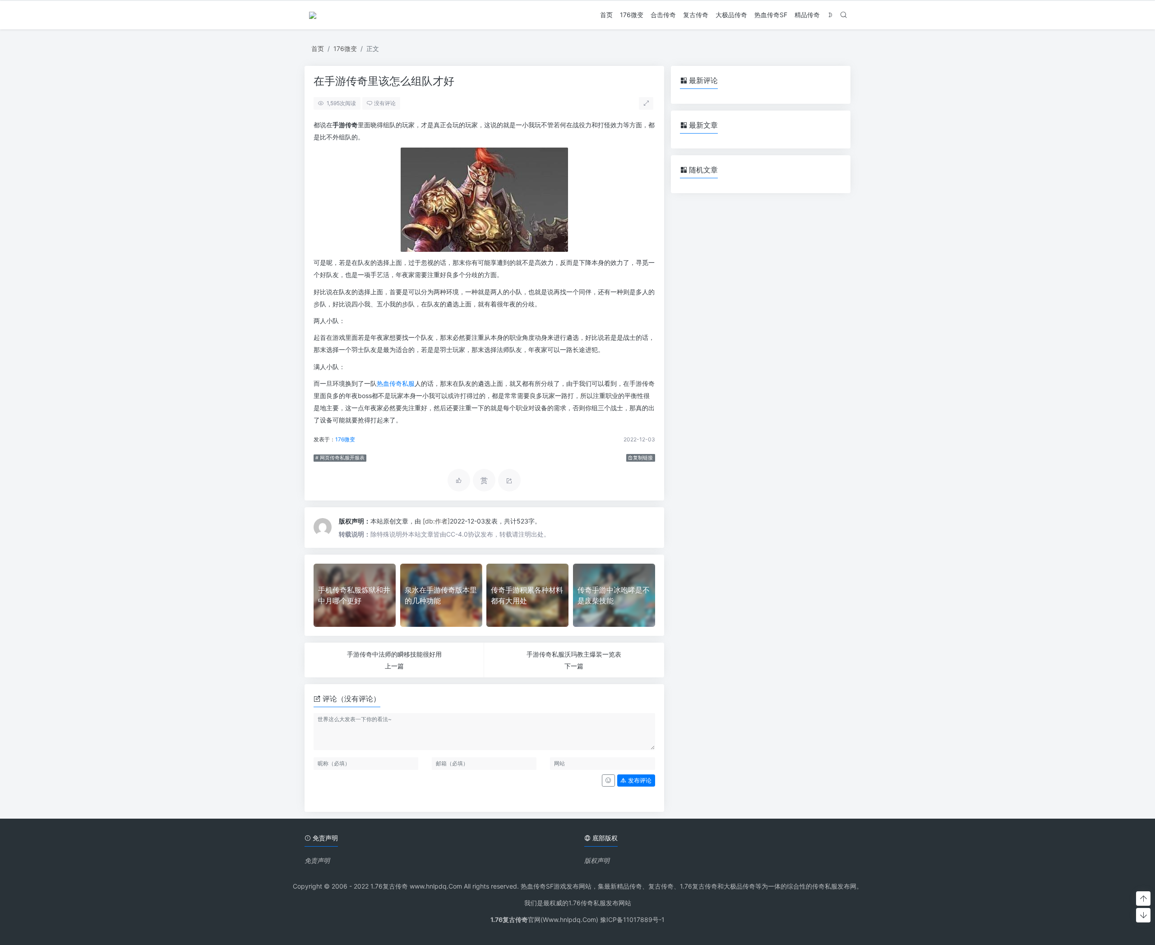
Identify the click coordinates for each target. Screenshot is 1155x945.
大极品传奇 (731, 15)
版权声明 (597, 860)
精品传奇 (807, 15)
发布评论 (638, 780)
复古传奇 (695, 15)
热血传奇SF (770, 15)
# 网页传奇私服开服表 (340, 458)
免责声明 (317, 860)
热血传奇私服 (396, 383)
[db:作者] (436, 521)
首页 (606, 15)
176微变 (631, 15)
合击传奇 (663, 15)
